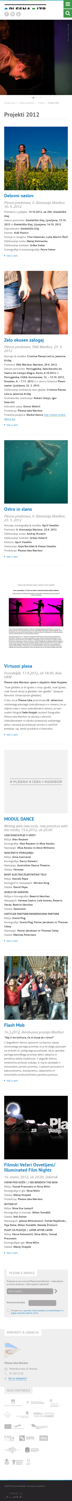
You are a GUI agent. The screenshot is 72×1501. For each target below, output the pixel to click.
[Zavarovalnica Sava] (26, 1438)
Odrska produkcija (26, 103)
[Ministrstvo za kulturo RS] (35, 1403)
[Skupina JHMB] (17, 1461)
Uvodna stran (9, 103)
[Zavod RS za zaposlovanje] (22, 1414)
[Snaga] (43, 1438)
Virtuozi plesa (18, 666)
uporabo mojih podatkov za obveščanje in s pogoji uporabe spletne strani (37, 1311)
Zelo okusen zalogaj (24, 340)
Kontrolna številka (16, 1302)
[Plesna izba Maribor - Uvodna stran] (25, 6)
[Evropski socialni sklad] (39, 1426)
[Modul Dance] (44, 1414)
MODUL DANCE (19, 819)
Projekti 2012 (53, 103)
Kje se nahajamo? (17, 1378)
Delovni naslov (18, 196)
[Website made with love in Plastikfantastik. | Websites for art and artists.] (13, 1495)
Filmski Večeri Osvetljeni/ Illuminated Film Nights (29, 1167)
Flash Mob (14, 1025)
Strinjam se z (37, 1311)
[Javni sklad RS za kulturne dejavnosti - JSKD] (54, 1403)
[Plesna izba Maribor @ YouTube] (18, 14)
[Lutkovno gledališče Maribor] (32, 1450)
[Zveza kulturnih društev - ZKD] (7, 1414)
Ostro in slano (18, 509)
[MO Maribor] (13, 1403)
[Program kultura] (14, 1426)
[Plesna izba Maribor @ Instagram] (12, 14)
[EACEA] (9, 1438)
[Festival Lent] (12, 1450)
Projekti (41, 103)
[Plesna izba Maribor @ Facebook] (6, 14)
